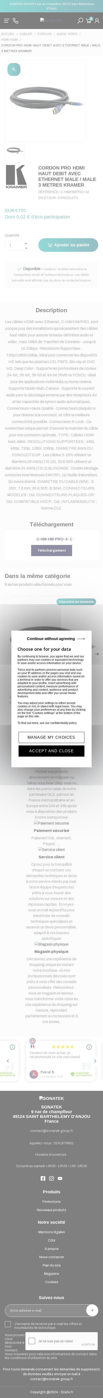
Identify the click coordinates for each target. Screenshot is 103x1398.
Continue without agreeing (51, 639)
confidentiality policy (63, 723)
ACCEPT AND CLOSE (51, 751)
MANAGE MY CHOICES (51, 737)
